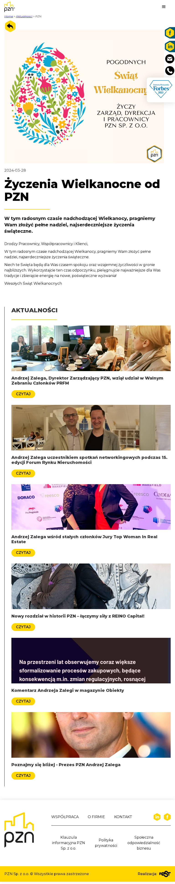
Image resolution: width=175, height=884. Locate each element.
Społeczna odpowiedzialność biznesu (143, 842)
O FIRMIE (96, 817)
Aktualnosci (24, 16)
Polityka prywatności (106, 843)
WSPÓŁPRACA (65, 817)
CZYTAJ (23, 394)
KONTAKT (123, 817)
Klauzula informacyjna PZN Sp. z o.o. (68, 842)
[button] (164, 7)
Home (8, 16)
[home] (15, 7)
